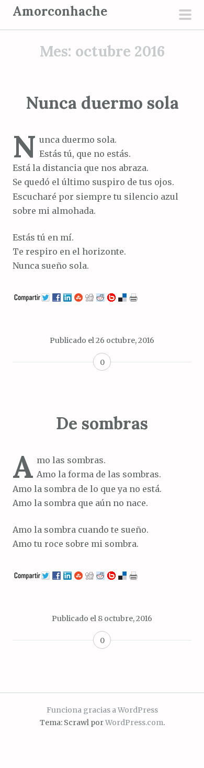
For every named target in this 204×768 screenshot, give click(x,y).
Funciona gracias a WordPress (102, 710)
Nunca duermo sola (102, 102)
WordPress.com (134, 722)
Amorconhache (60, 11)
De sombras (102, 423)
